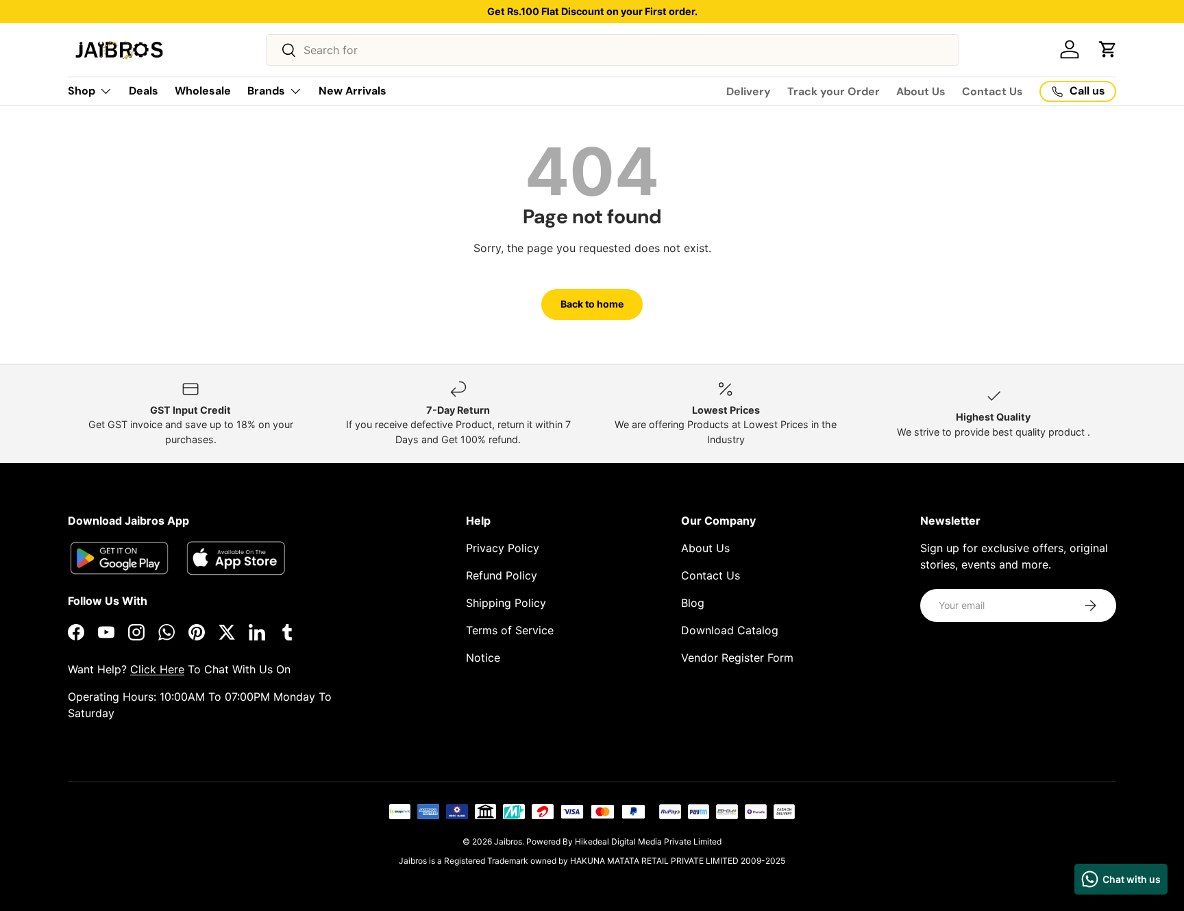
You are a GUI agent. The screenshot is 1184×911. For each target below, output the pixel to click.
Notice (483, 657)
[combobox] (612, 50)
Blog (692, 603)
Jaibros (508, 841)
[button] (1108, 49)
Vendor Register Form (737, 657)
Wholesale (203, 91)
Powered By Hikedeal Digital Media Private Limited (624, 841)
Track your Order (833, 91)
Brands (266, 91)
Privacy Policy (502, 548)
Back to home (592, 304)
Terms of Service (510, 630)
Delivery (748, 91)
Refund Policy (501, 575)
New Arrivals (352, 91)
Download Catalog (729, 630)
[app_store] (119, 558)
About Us (921, 91)
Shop (81, 91)
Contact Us (992, 91)
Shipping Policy (506, 603)
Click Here (157, 669)
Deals (143, 91)
